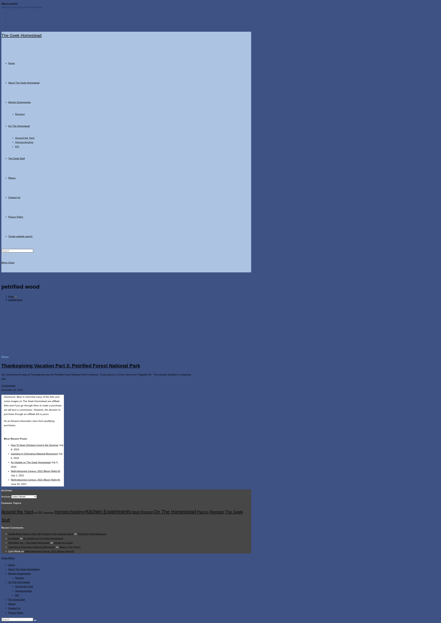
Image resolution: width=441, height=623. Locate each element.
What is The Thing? (70, 547)
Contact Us (14, 608)
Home (11, 565)
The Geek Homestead (21, 35)
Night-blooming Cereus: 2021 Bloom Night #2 (35, 471)
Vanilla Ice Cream (63, 542)
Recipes (216, 512)
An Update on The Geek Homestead (31, 462)
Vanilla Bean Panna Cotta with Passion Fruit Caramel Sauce (41, 533)
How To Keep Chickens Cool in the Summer (34, 445)
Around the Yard (17, 511)
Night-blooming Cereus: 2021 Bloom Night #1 (35, 479)
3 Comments (8, 385)
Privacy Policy (15, 612)
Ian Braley (13, 538)
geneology (49, 512)
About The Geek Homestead (23, 569)
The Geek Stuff (16, 599)
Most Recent (142, 512)
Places (5, 356)
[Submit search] (35, 620)
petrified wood (15, 300)
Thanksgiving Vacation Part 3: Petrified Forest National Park (70, 365)
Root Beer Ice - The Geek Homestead (29, 542)
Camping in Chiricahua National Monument (34, 453)
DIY (40, 512)
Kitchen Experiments (108, 511)
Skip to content (9, 3)
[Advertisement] (126, 328)
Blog (35, 513)
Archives (6, 496)
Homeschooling (70, 511)
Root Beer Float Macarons (92, 533)
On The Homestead (174, 511)
